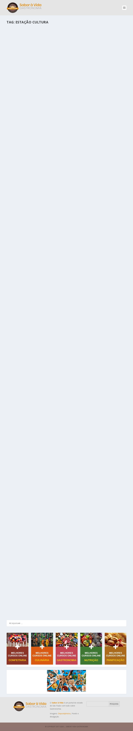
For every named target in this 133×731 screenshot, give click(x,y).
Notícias (43, 92)
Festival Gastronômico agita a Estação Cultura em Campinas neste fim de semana (59, 595)
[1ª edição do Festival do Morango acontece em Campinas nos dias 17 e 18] (59, 477)
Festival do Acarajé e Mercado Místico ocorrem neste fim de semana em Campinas (58, 87)
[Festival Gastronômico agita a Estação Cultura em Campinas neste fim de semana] (59, 562)
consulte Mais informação (24, 102)
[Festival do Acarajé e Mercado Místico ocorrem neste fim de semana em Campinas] (59, 55)
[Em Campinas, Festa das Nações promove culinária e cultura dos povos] (59, 393)
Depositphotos (64, 713)
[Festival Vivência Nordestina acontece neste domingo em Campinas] (59, 308)
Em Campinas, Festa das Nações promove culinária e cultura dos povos (52, 425)
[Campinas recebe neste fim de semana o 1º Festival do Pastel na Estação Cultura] (59, 224)
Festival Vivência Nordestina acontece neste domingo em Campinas (50, 341)
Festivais (36, 92)
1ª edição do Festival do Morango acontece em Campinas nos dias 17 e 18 (53, 510)
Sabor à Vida (17, 92)
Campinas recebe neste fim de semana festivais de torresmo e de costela (52, 172)
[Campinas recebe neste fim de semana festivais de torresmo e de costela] (59, 139)
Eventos (37, 430)
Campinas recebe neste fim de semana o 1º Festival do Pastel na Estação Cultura (58, 256)
